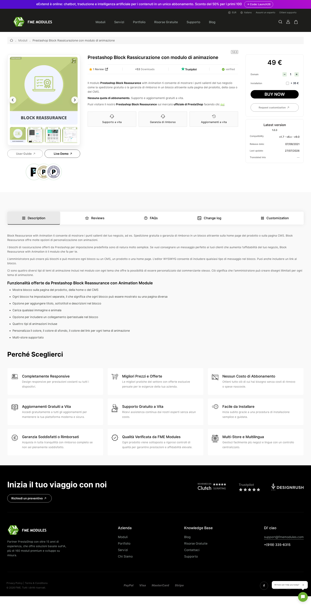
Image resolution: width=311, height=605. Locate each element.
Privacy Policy (14, 583)
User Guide (24, 153)
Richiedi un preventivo (27, 498)
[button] (280, 22)
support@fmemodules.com (284, 537)
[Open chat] (303, 597)
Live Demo (61, 153)
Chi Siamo (125, 556)
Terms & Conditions (36, 583)
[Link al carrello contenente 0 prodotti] (296, 22)
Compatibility (257, 136)
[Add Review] (107, 69)
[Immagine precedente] (12, 100)
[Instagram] (264, 585)
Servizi (119, 22)
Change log (212, 218)
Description (36, 218)
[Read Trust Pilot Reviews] (189, 69)
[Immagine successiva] (74, 100)
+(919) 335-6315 (277, 545)
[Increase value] (296, 74)
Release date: (257, 144)
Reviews (97, 218)
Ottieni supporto (287, 12)
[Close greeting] (303, 585)
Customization (277, 218)
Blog (212, 22)
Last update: (256, 151)
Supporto (193, 22)
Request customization (272, 107)
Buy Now (275, 94)
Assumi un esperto (265, 12)
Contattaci (192, 550)
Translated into (258, 157)
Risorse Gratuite (166, 22)
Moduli (100, 22)
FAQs (154, 218)
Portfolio (139, 22)
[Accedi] (288, 22)
